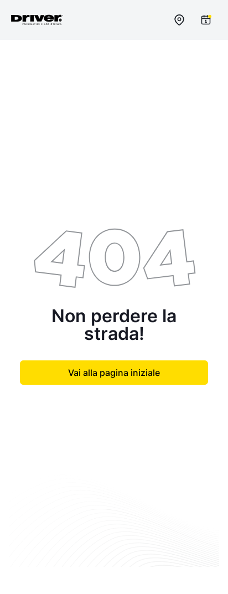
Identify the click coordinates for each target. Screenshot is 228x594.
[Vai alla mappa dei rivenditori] (179, 20)
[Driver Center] (37, 19)
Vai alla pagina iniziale (114, 372)
